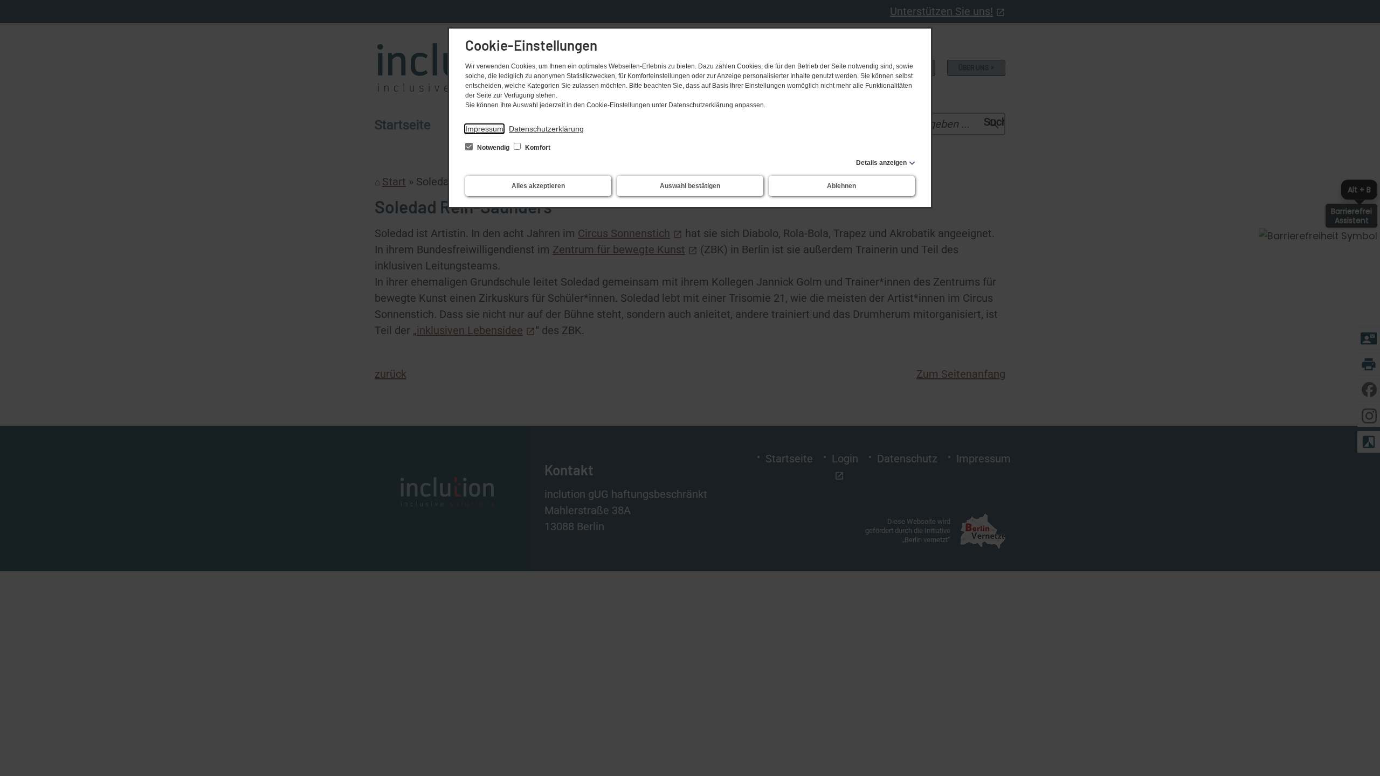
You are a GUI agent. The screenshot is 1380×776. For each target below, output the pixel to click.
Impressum (484, 128)
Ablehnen (841, 186)
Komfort (536, 147)
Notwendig (493, 147)
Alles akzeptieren (538, 186)
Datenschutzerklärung (546, 128)
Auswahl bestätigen (690, 186)
